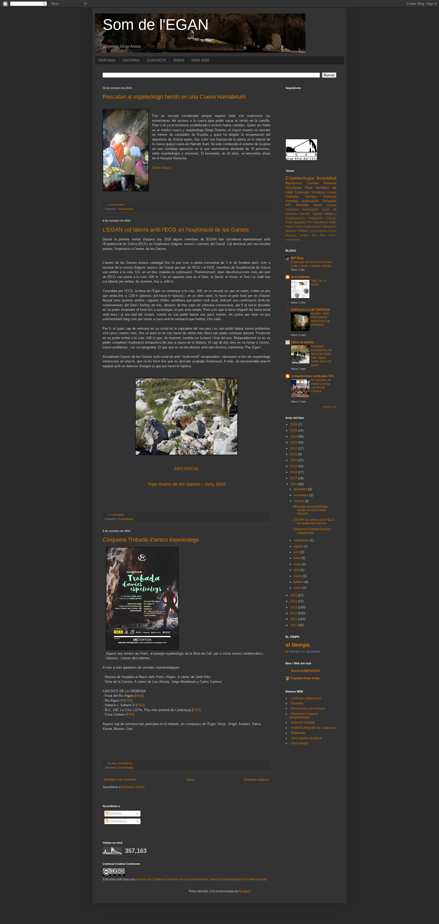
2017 (294, 478)
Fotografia (329, 201)
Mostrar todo (329, 407)
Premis (332, 230)
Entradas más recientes (120, 779)
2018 (294, 472)
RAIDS (179, 60)
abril (297, 570)
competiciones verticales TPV (312, 376)
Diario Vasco (161, 168)
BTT (288, 205)
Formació (329, 196)
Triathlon (302, 230)
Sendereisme (310, 209)
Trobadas (292, 196)
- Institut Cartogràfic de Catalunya (312, 728)
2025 (294, 430)
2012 (294, 613)
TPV (309, 222)
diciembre (301, 489)
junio (297, 558)
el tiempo (298, 645)
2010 (294, 625)
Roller (332, 222)
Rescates (291, 235)
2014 (294, 601)
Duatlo (323, 230)
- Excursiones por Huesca (307, 708)
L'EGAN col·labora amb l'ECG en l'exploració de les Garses (176, 229)
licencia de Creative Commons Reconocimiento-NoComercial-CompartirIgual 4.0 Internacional (201, 879)
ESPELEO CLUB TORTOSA (310, 310)
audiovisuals (310, 201)
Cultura (298, 226)
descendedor (300, 277)
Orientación (329, 226)
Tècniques (318, 192)
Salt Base (319, 235)
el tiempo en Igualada (303, 651)
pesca (332, 235)
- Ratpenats (297, 733)
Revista (304, 235)
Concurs (331, 218)
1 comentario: (116, 204)
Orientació (292, 209)
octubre (299, 501)
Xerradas (292, 201)
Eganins (318, 213)
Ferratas (311, 196)
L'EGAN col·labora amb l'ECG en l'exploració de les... (313, 521)
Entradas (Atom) (133, 787)
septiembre (302, 540)
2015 (294, 595)
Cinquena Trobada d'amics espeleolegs (151, 539)
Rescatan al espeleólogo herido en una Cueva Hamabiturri (174, 97)
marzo (298, 576)
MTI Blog (297, 258)
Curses (313, 183)
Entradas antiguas (256, 779)
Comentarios (117, 821)
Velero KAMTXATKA (305, 671)
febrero (299, 582)
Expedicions (320, 222)
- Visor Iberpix (298, 743)
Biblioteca (330, 213)
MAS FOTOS (186, 469)
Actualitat (326, 178)
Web (139, 696)
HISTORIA (131, 60)
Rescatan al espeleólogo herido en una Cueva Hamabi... (310, 510)
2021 (294, 454)
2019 (294, 466)
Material (329, 183)
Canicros (314, 230)
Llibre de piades (302, 342)
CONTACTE (156, 60)
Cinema (331, 205)
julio (297, 552)
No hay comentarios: (120, 763)
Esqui (289, 222)
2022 (294, 448)
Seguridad (299, 222)
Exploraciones (312, 226)
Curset (331, 192)
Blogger (244, 891)
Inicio (190, 779)
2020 (294, 460)
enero (298, 588)
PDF (128, 700)
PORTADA (107, 60)
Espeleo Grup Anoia (305, 678)
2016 (294, 484)
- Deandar (296, 703)
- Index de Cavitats (302, 722)
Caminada (302, 192)
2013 (294, 607)
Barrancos (294, 183)
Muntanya (294, 188)
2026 (294, 424)
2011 (294, 619)
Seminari (291, 230)
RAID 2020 (200, 60)
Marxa (317, 205)
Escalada (302, 205)
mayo (298, 564)
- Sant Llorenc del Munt (305, 738)
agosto (299, 546)
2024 (294, 436)
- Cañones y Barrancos (305, 698)
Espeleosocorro (295, 218)
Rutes (289, 226)
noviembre (301, 495)
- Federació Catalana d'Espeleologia (304, 715)
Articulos (305, 213)
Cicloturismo (315, 218)
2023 (294, 442)
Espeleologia (125, 208)
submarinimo (293, 239)
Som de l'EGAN (156, 24)
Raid (308, 188)
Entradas (115, 813)
